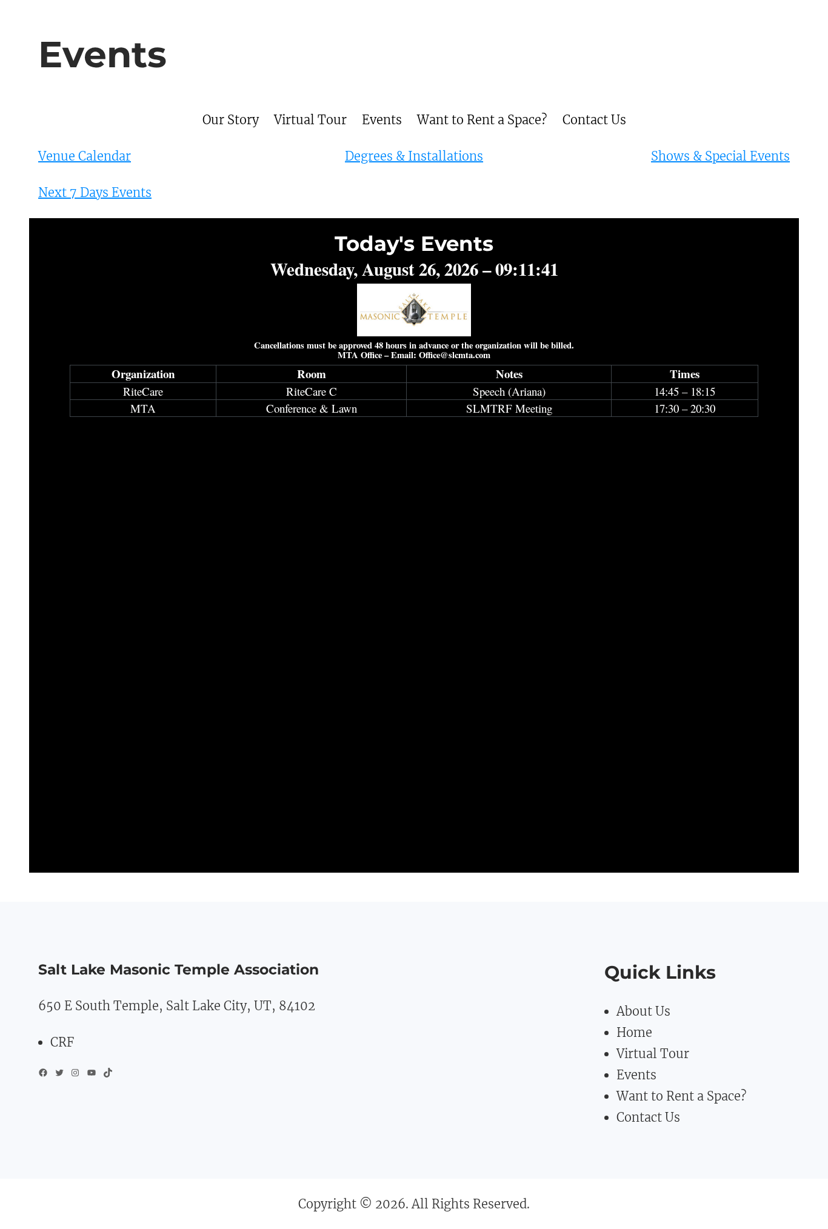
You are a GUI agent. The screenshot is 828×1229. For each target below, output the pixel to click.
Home (634, 1032)
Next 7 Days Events (95, 192)
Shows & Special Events (720, 156)
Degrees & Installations (414, 156)
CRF (62, 1042)
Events (636, 1074)
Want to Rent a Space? (681, 1096)
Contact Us (648, 1117)
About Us (643, 1011)
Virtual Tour (652, 1053)
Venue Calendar (84, 156)
